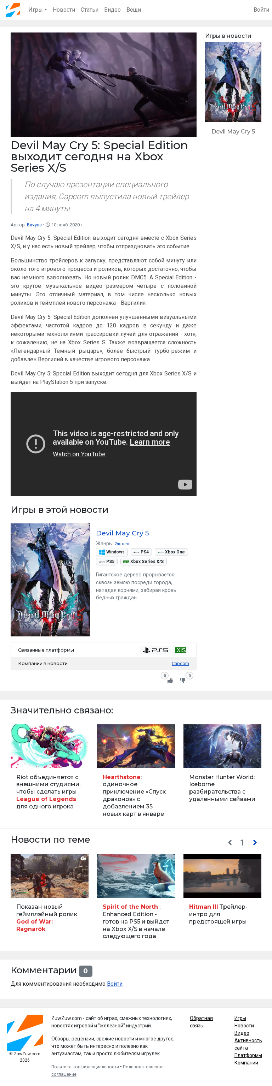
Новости (64, 9)
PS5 (110, 561)
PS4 (145, 552)
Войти (261, 9)
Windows (115, 552)
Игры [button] (35, 9)
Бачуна (34, 224)
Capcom (180, 663)
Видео (112, 9)
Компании (246, 1063)
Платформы (248, 1055)
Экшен (122, 543)
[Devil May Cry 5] (233, 92)
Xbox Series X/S (147, 561)
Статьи (89, 9)
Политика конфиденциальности (85, 1066)
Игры (240, 1018)
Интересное (198, 758)
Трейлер (22, 888)
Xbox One (175, 552)
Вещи (133, 9)
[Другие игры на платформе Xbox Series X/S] (180, 650)
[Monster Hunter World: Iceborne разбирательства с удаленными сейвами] (222, 774)
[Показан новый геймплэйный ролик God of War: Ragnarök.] (50, 900)
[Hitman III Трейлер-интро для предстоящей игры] (222, 900)
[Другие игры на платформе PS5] (155, 650)
